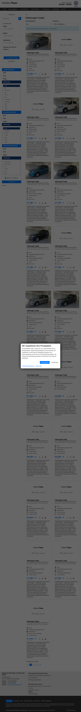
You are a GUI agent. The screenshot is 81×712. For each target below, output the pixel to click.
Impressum (39, 366)
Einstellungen (54, 362)
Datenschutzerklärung (28, 366)
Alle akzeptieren (45, 362)
